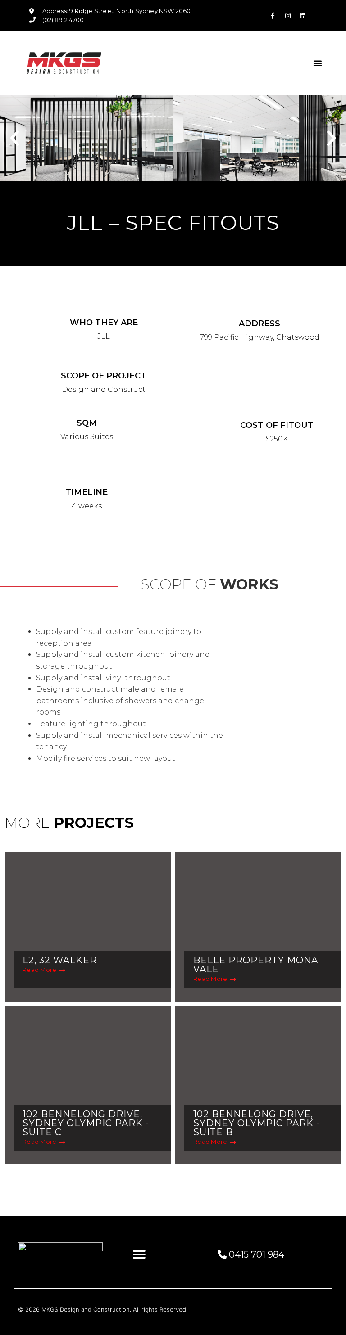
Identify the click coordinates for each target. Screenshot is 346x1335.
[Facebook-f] (273, 15)
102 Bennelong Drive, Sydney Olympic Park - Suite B (256, 1123)
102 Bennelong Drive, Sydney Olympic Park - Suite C (86, 1123)
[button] (317, 63)
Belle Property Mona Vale (255, 965)
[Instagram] (288, 15)
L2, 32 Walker (60, 960)
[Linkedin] (302, 15)
